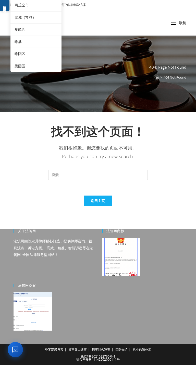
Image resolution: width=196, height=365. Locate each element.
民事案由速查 (77, 349)
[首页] (157, 77)
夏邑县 (20, 29)
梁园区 (20, 65)
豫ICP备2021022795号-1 (98, 356)
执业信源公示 (142, 349)
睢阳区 (20, 53)
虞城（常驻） (25, 17)
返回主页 (98, 200)
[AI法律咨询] (15, 349)
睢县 (18, 41)
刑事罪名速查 (101, 349)
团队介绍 (121, 349)
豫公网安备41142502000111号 (98, 359)
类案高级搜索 (54, 349)
